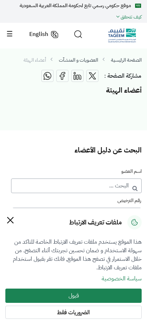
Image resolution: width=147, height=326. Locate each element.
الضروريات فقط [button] (73, 312)
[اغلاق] (10, 220)
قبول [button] (74, 295)
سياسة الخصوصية (122, 278)
